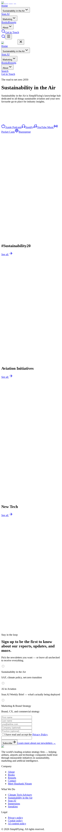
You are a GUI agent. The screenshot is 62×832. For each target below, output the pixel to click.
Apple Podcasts (13, 127)
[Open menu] (8, 36)
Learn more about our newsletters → (37, 743)
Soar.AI (5, 14)
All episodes (8, 125)
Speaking (13, 806)
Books (4, 22)
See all (5, 254)
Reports (12, 22)
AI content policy (17, 823)
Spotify (29, 127)
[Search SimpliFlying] (3, 32)
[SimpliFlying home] (9, 2)
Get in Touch (12, 32)
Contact (12, 780)
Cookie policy (15, 820)
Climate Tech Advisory (20, 794)
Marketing (7, 19)
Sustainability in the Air (14, 11)
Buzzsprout (25, 131)
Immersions (14, 803)
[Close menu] (21, 42)
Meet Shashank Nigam (20, 783)
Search (4, 71)
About (5, 27)
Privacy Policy (39, 734)
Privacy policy (15, 817)
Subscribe (7, 743)
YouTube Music (45, 127)
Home (4, 5)
